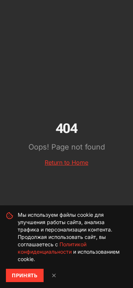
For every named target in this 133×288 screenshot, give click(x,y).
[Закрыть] (54, 275)
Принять (25, 275)
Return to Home (66, 162)
